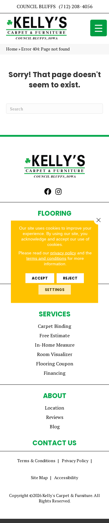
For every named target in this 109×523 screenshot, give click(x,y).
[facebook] (47, 192)
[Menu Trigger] (98, 28)
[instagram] (58, 192)
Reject (70, 277)
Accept (40, 277)
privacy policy (63, 252)
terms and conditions (46, 258)
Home (12, 49)
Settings (54, 289)
